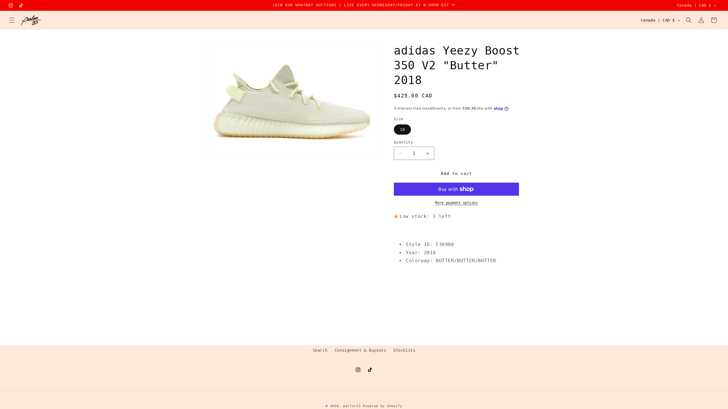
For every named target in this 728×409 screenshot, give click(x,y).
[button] (12, 20)
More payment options (456, 203)
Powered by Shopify (382, 406)
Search (320, 350)
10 (402, 129)
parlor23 (352, 406)
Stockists (404, 350)
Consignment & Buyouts (360, 350)
